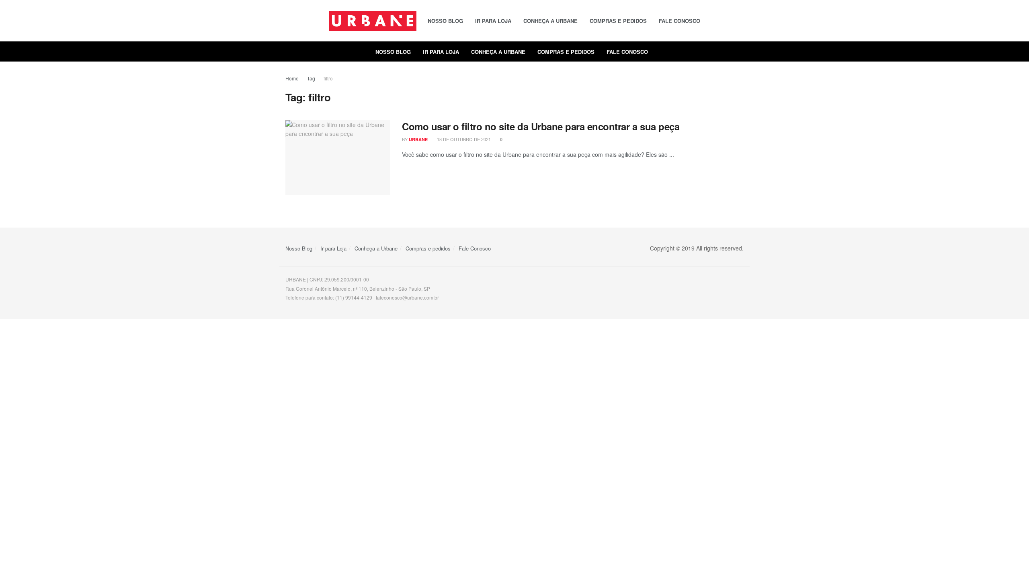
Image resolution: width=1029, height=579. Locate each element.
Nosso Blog (445, 21)
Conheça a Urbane (550, 21)
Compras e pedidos (618, 21)
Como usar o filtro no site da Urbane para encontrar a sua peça (540, 126)
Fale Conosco (679, 21)
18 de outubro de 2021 (463, 139)
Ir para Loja (493, 21)
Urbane (418, 139)
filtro (328, 78)
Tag (311, 78)
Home (292, 78)
